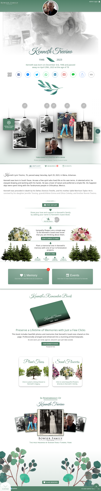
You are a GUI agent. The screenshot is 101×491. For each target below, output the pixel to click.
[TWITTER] (37, 75)
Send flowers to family (50, 238)
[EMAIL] (64, 75)
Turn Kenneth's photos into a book (50, 157)
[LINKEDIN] (55, 75)
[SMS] (73, 75)
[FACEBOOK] (19, 75)
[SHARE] (82, 75)
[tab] (35, 166)
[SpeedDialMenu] (96, 486)
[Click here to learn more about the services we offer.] (50, 439)
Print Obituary (51, 205)
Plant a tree (50, 254)
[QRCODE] (10, 75)
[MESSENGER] (28, 75)
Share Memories (52, 482)
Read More (50, 201)
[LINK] (91, 75)
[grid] (50, 133)
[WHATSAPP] (46, 75)
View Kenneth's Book (50, 344)
